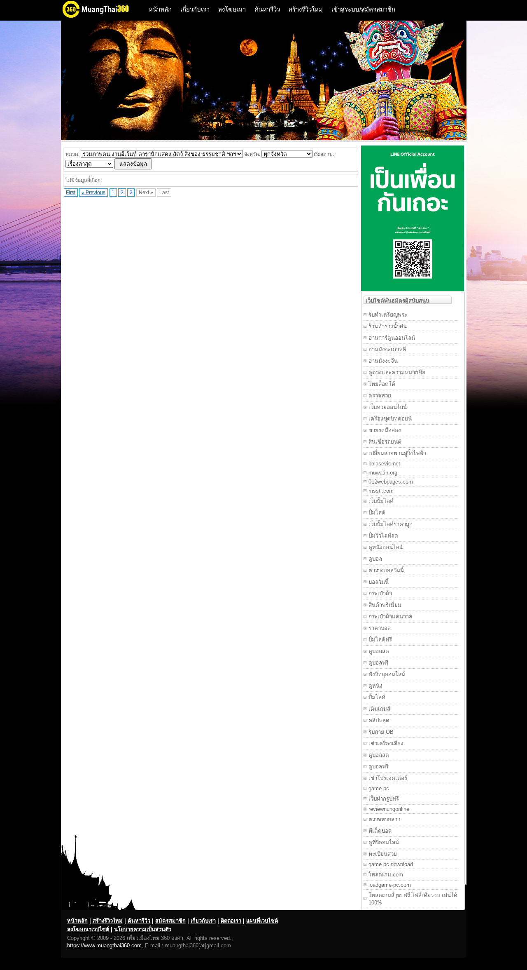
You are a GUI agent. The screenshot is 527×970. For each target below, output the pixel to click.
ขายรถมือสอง (384, 430)
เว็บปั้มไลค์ (381, 501)
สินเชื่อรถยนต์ (384, 442)
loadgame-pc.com (389, 885)
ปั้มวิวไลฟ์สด (383, 536)
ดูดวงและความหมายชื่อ (396, 372)
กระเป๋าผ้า (380, 593)
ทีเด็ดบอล (380, 831)
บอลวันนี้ (378, 582)
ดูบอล (375, 559)
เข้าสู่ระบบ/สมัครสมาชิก (363, 9)
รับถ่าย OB (381, 732)
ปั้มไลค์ (376, 513)
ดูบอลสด (378, 651)
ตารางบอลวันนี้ (386, 570)
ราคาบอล (379, 628)
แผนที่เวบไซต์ (262, 921)
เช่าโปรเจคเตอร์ (387, 778)
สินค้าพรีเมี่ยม (384, 605)
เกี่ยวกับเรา (195, 9)
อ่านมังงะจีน (383, 361)
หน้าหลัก (160, 9)
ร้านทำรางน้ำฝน (387, 326)
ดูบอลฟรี (378, 663)
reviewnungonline (388, 809)
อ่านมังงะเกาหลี (387, 349)
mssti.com (381, 491)
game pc (378, 788)
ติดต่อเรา (231, 921)
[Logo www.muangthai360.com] (102, 17)
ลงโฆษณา (232, 9)
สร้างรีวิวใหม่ (306, 9)
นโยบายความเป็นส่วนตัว (142, 929)
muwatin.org (382, 473)
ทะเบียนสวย (382, 854)
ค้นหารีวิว (267, 9)
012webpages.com (390, 482)
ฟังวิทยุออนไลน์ (386, 674)
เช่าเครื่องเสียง (385, 743)
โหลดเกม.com (385, 874)
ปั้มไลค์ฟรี (380, 639)
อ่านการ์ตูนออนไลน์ (391, 338)
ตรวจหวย (379, 395)
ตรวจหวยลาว (384, 819)
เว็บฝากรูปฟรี (383, 799)
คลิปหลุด (378, 720)
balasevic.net (384, 463)
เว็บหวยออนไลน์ (387, 407)
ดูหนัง (375, 686)
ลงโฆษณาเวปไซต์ (88, 929)
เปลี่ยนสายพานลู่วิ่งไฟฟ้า (397, 453)
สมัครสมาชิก (170, 921)
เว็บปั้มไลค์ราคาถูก (390, 524)
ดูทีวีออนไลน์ (383, 842)
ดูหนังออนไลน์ (385, 547)
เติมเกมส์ (379, 709)
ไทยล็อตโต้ (381, 384)
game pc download (390, 864)
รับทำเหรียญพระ (387, 315)
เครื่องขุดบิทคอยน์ (390, 419)
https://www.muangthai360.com (104, 945)
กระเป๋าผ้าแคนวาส (390, 616)
